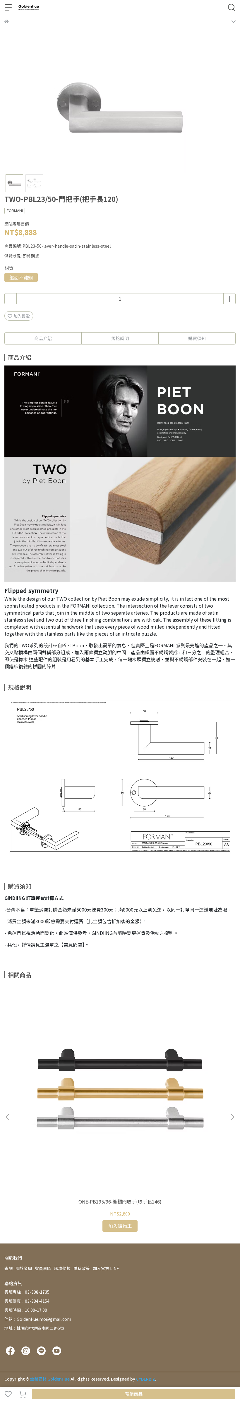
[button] (232, 1116)
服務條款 (62, 1268)
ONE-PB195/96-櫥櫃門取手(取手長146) (120, 1201)
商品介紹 (43, 338)
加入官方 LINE (106, 1268)
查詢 (8, 1268)
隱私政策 (81, 1268)
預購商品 (134, 1394)
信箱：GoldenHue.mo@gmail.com (37, 1319)
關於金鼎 (24, 1268)
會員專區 (43, 1268)
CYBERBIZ (145, 1379)
